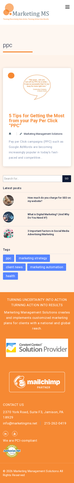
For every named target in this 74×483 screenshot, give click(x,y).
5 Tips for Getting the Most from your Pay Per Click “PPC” (36, 120)
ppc (8, 258)
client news (14, 267)
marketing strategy (33, 258)
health (10, 276)
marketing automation (46, 267)
